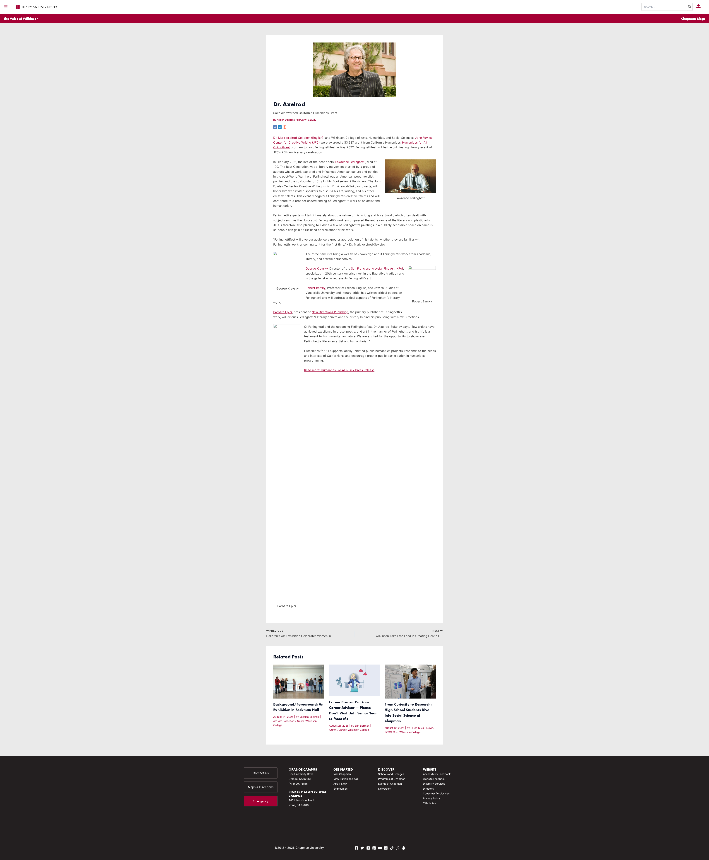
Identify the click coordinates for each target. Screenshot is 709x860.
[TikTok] (392, 848)
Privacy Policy (431, 798)
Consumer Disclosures (436, 793)
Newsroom (384, 788)
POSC (388, 732)
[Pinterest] (374, 848)
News (300, 721)
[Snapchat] (403, 848)
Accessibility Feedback (437, 774)
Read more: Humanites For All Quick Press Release (339, 370)
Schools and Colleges (391, 774)
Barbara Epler (282, 312)
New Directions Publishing (330, 312)
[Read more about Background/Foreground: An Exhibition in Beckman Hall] (298, 681)
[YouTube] (380, 848)
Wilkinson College (358, 729)
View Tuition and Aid (345, 778)
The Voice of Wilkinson (21, 18)
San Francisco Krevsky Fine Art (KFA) (377, 268)
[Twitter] (362, 848)
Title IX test (430, 803)
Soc (395, 732)
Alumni (333, 729)
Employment (340, 788)
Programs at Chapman (391, 778)
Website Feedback (434, 778)
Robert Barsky (315, 288)
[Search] (689, 7)
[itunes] (398, 848)
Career (342, 729)
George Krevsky (317, 268)
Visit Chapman (342, 774)
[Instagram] (284, 127)
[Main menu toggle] (6, 6)
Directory (428, 788)
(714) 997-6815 (298, 783)
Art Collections (287, 721)
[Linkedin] (280, 127)
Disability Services (434, 783)
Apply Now (340, 783)
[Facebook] (275, 127)
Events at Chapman (390, 783)
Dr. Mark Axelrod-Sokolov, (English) (299, 137)
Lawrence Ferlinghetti (350, 162)
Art (275, 721)
